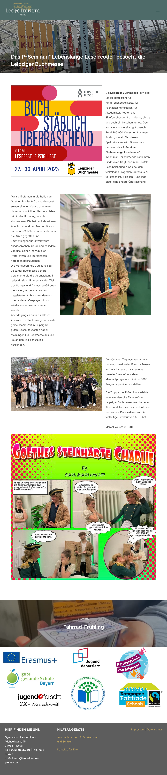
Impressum (137, 729)
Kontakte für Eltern (68, 749)
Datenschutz (154, 729)
